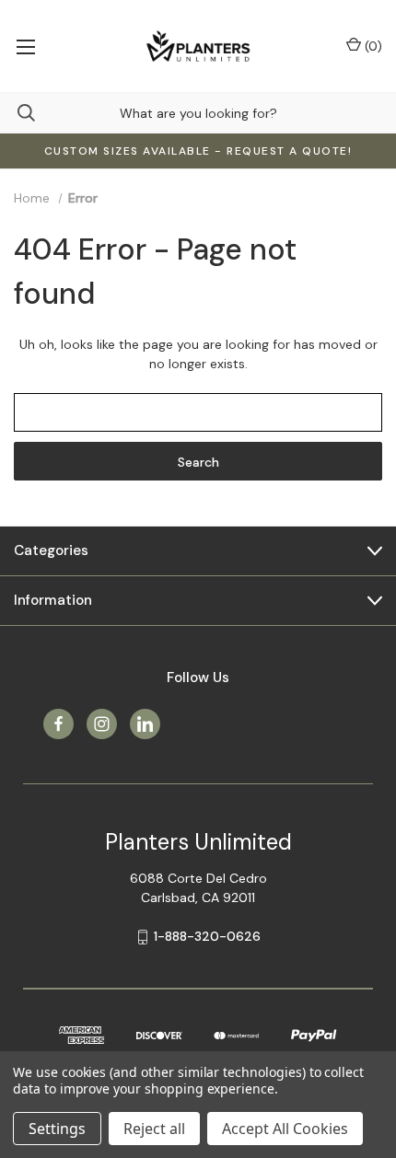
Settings (57, 1128)
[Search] (17, 112)
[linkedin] (145, 724)
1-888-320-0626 (207, 936)
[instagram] (102, 724)
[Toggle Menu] (25, 46)
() (371, 46)
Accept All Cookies (285, 1128)
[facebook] (58, 724)
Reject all (154, 1128)
